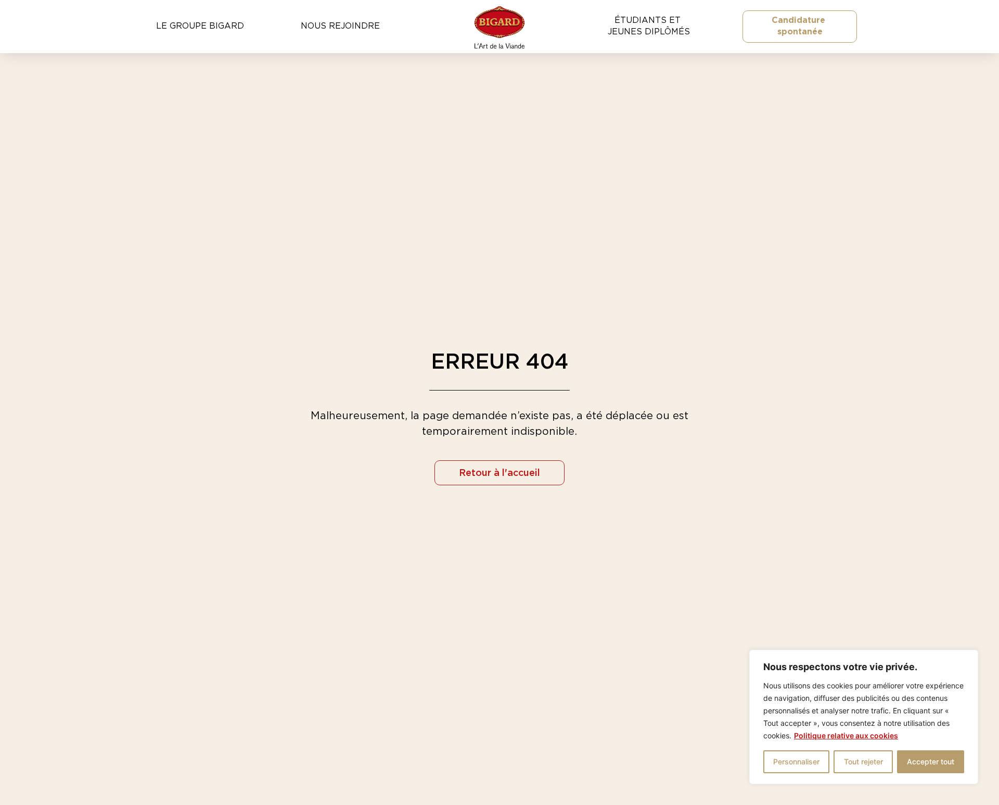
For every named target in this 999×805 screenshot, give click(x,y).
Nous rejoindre (340, 26)
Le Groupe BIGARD (200, 26)
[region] (863, 717)
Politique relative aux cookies (846, 735)
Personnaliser (796, 761)
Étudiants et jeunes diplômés (649, 26)
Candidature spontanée (800, 26)
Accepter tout (930, 761)
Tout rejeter (863, 761)
